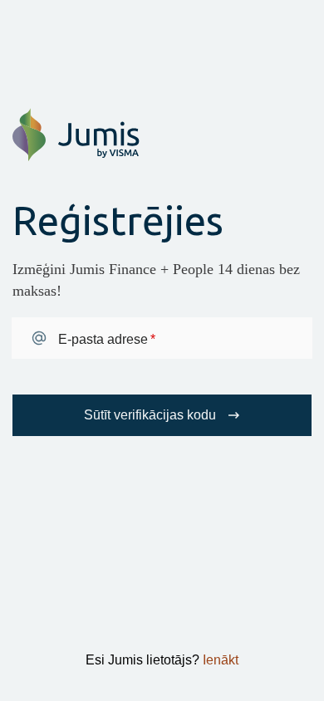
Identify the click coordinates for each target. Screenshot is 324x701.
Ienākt (220, 660)
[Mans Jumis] (76, 157)
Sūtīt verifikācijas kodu (150, 415)
